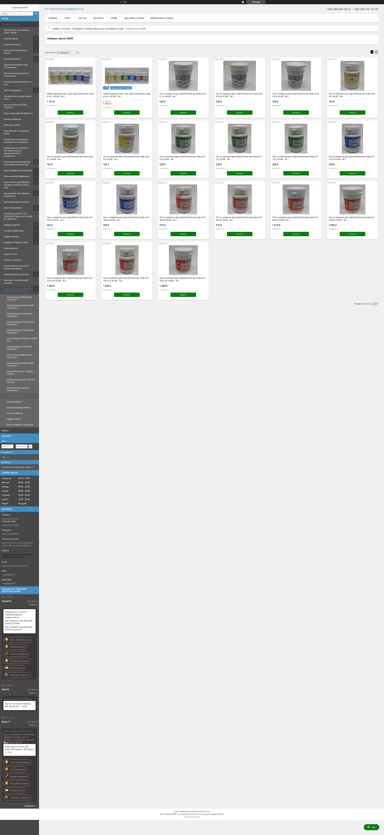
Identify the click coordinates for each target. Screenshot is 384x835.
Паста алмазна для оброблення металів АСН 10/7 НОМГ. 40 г (295, 158)
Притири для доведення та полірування (17, 74)
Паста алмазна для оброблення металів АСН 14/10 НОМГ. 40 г (352, 158)
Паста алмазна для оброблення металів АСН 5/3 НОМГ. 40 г (182, 158)
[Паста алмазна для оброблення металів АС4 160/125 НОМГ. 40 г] (127, 260)
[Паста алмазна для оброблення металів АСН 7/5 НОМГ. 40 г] (239, 139)
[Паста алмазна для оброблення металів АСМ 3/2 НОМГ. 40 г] (127, 139)
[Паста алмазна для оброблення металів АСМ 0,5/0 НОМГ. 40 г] (296, 76)
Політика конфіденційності (212, 814)
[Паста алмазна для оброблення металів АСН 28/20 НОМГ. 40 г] (127, 199)
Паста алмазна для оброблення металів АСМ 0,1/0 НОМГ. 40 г (182, 95)
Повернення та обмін (162, 18)
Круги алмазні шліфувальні (16, 176)
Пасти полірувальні (13, 90)
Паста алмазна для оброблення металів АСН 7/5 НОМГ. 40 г (239, 158)
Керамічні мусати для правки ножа (18, 97)
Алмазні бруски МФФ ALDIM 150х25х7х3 (19, 298)
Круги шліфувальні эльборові (18, 170)
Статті (67, 18)
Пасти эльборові (14, 402)
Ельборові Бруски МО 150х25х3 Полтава (21, 380)
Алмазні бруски (11, 38)
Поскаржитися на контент (189, 814)
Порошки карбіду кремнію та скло (18, 83)
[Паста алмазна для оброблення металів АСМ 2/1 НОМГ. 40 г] (70, 139)
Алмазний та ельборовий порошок (16, 281)
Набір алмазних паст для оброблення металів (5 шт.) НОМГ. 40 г (70, 95)
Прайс (114, 18)
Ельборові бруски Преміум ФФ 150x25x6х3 (20, 323)
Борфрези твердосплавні (16, 242)
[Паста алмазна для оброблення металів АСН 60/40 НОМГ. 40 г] (239, 199)
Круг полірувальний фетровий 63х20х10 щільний (18, 628)
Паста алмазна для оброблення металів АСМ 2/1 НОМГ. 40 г (70, 158)
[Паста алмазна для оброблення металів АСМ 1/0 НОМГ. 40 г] (352, 76)
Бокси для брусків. (12, 58)
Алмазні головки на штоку (16, 274)
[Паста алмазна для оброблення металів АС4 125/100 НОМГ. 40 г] (70, 260)
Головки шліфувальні (14, 230)
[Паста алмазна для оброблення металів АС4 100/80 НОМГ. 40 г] (352, 199)
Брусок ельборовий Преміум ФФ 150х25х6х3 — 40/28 (18, 705)
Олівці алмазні (11, 248)
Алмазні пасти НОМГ (16, 396)
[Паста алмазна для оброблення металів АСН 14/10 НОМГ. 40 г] (352, 139)
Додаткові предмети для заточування (15, 66)
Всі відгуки (30, 805)
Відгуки (5, 430)
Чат (374, 827)
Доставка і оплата (134, 18)
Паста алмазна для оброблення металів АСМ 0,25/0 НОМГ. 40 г (239, 95)
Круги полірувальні (13, 207)
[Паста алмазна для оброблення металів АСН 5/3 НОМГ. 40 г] (183, 139)
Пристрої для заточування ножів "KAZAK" (16, 31)
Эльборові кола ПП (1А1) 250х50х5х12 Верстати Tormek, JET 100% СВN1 (18, 216)
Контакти (98, 18)
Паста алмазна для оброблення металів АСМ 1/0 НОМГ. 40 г (352, 95)
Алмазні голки (10, 254)
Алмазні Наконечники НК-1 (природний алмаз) (16, 267)
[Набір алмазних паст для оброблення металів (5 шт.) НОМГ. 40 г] (70, 76)
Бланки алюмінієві (12, 119)
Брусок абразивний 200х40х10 (18, 113)
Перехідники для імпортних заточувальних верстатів (17, 163)
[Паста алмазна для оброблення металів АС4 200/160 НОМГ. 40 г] (183, 260)
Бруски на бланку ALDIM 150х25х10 (15, 106)
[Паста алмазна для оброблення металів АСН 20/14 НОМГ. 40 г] (70, 199)
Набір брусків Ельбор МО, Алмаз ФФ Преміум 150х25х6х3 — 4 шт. (19, 749)
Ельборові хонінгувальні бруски (15, 51)
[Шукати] (36, 13)
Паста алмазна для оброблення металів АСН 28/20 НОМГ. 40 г (126, 218)
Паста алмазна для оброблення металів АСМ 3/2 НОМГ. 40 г (126, 158)
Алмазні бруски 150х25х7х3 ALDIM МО (22, 339)
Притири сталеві (12, 125)
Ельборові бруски (12, 44)
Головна (52, 18)
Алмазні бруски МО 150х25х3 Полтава (20, 372)
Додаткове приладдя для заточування (18, 389)
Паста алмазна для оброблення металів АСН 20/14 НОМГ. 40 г (70, 218)
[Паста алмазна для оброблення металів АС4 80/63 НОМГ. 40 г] (296, 199)
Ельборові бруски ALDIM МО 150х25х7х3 (19, 347)
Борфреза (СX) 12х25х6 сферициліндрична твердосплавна (16, 614)
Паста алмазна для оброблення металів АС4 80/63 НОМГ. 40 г (295, 218)
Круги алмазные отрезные (16, 202)
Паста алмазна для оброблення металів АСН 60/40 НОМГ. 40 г (239, 218)
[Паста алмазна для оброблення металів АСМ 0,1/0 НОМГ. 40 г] (183, 76)
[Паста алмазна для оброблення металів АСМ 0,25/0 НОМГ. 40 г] (239, 76)
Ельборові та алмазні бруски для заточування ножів (17, 290)
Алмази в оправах (12, 260)
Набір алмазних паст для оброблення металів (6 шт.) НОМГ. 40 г (126, 95)
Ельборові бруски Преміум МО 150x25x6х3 (20, 331)
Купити (70, 112)
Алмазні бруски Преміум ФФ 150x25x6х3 (19, 314)
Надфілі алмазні (11, 236)
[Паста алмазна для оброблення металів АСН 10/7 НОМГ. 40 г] (296, 139)
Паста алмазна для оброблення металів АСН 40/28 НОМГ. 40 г (182, 218)
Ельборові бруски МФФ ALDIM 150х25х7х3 (20, 306)
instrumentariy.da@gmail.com (15, 565)
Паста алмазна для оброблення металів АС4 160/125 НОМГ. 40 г (126, 279)
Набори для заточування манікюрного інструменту (16, 140)
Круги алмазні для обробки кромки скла (17, 194)
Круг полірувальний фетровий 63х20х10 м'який (18, 622)
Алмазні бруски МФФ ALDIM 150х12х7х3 (19, 356)
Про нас (83, 18)
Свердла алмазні (12, 224)
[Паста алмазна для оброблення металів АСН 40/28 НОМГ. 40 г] (183, 199)
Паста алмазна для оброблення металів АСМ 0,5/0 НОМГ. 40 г (295, 95)
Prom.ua (206, 811)
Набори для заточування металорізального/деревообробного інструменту (16, 152)
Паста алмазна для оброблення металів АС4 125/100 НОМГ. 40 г (69, 279)
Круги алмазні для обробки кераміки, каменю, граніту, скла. (17, 185)
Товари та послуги (10, 24)
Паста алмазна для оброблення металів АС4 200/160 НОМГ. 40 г (182, 279)
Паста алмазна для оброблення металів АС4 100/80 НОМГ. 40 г (351, 218)
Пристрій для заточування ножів (16, 132)
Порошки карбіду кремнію (19, 407)
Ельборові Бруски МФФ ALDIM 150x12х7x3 (20, 364)
